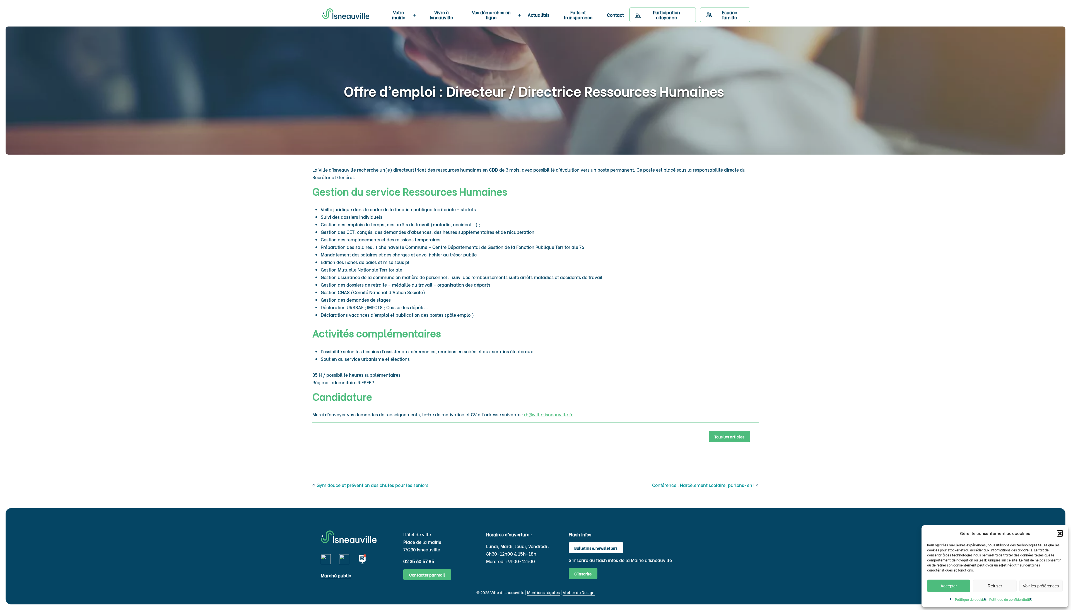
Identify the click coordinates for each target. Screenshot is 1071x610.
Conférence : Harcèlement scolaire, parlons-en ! (703, 485)
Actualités (538, 14)
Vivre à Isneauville (441, 14)
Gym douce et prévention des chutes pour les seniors (372, 485)
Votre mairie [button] (398, 14)
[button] (1060, 533)
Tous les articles (729, 437)
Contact (615, 14)
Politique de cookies (970, 599)
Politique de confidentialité (1010, 599)
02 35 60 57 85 (418, 561)
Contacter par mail (427, 575)
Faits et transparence (578, 14)
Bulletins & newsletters (595, 548)
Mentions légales (543, 592)
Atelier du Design (579, 592)
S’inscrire (583, 574)
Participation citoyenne (666, 14)
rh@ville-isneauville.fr (548, 414)
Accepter (948, 585)
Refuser (995, 585)
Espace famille (729, 14)
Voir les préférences (1041, 585)
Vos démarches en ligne (491, 14)
